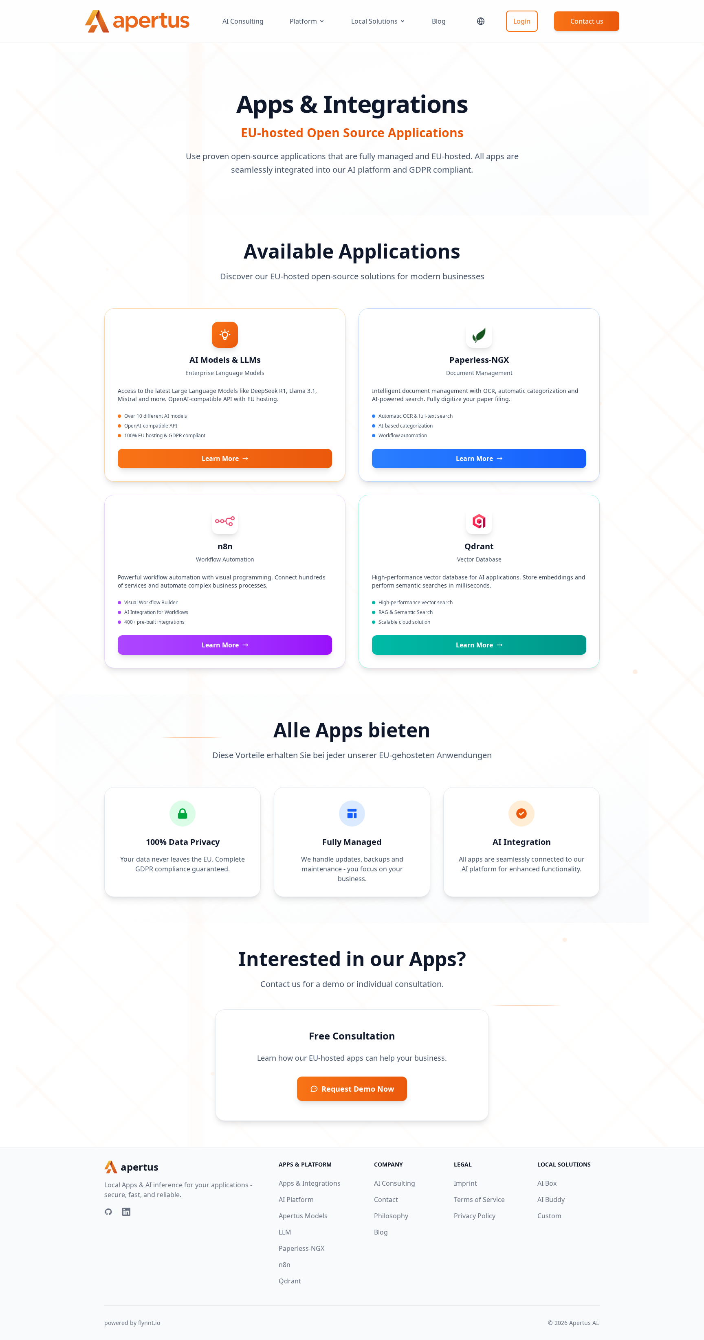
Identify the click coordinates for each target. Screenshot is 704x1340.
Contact (386, 1199)
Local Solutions (374, 21)
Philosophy (391, 1215)
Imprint (465, 1183)
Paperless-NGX (301, 1248)
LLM (285, 1232)
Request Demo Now (357, 1089)
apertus (139, 1166)
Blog (439, 21)
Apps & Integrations (310, 1183)
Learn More (220, 458)
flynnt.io (149, 1323)
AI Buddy (551, 1199)
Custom (549, 1215)
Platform (303, 21)
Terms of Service (479, 1199)
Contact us (586, 21)
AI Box (547, 1183)
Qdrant (290, 1280)
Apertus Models (303, 1215)
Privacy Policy (474, 1215)
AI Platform (296, 1199)
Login (521, 21)
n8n (284, 1264)
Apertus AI (583, 1323)
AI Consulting (243, 21)
